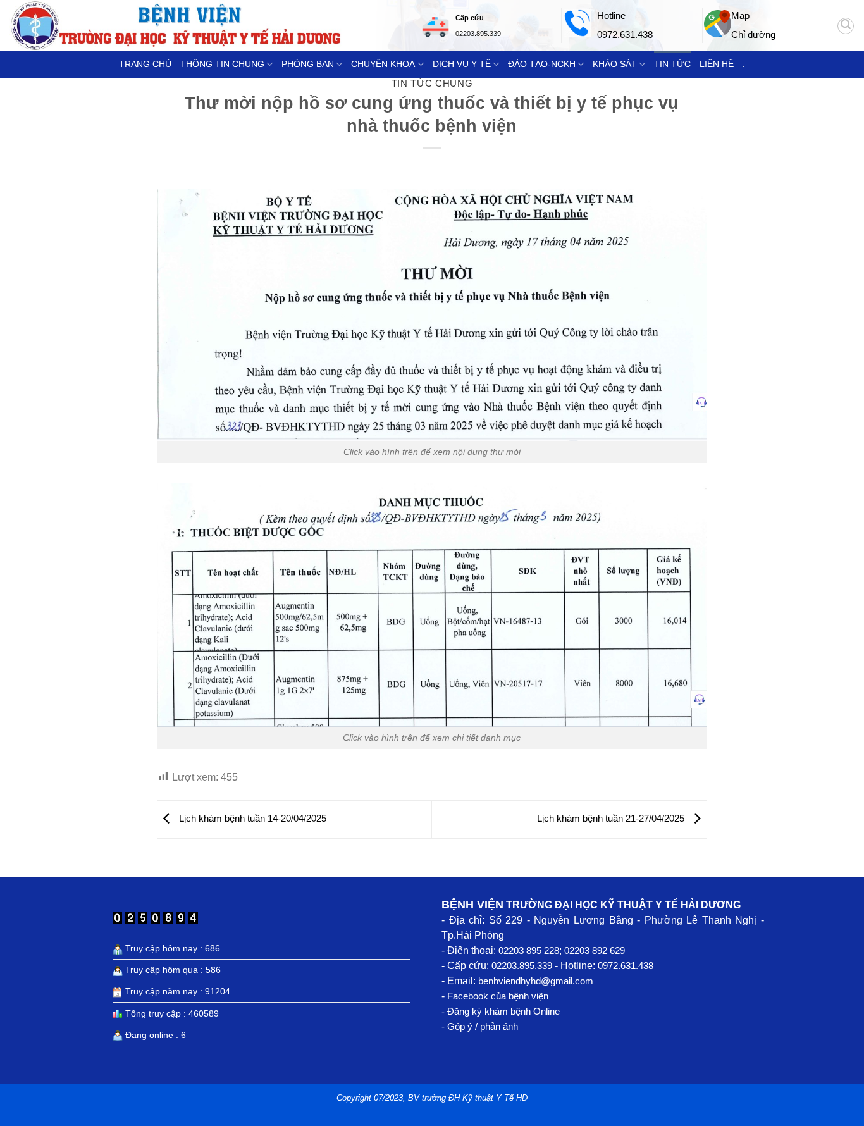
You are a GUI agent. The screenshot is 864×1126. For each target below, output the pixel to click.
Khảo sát (615, 64)
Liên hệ (717, 64)
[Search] (845, 26)
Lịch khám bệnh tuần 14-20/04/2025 (251, 818)
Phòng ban (307, 64)
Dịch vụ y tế (462, 64)
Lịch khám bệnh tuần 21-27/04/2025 (612, 818)
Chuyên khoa (383, 64)
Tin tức (672, 64)
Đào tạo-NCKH (542, 64)
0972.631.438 (625, 34)
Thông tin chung (222, 64)
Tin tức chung (432, 83)
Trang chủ (145, 64)
